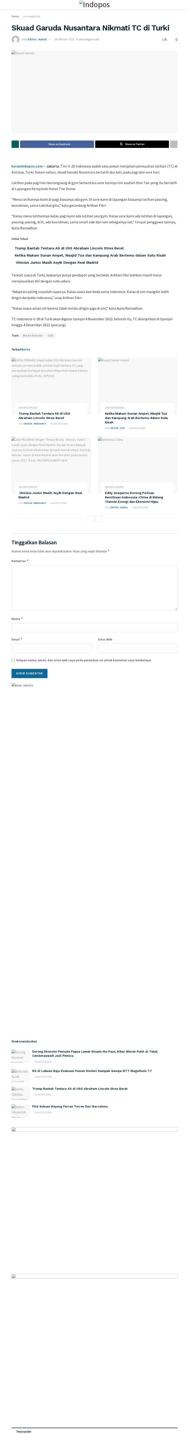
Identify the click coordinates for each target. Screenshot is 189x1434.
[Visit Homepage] (94, 4)
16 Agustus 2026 (59, 423)
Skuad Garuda (33, 335)
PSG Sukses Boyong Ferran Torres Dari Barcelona (70, 1106)
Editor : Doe (118, 428)
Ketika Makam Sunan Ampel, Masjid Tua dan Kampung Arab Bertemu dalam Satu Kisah (90, 255)
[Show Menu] (13, 4)
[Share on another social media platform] (173, 144)
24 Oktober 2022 (64, 39)
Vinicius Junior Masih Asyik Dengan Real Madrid (56, 262)
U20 (50, 335)
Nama (17, 619)
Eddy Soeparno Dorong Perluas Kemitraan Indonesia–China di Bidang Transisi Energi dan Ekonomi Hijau (134, 497)
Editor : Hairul (37, 39)
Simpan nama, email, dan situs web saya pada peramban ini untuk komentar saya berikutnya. (84, 660)
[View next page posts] (98, 518)
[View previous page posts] (90, 518)
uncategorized (31, 16)
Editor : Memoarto (35, 423)
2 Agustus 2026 (140, 507)
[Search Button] (175, 4)
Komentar (20, 561)
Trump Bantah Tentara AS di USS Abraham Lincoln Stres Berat (69, 248)
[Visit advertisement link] (94, 1196)
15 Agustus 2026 (43, 1061)
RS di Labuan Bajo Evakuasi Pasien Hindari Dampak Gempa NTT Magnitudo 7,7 (92, 1071)
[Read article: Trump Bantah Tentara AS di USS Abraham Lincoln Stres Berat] (51, 386)
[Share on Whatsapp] (15, 144)
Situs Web (105, 639)
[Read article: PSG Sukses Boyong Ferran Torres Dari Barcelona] (21, 1111)
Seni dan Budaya (114, 408)
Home (15, 16)
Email (17, 639)
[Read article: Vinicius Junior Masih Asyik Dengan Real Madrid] (51, 465)
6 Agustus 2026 (137, 428)
